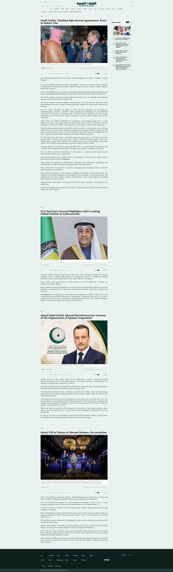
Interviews (73, 8)
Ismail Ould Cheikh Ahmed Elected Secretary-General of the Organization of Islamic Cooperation (73, 316)
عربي (42, 2)
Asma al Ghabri (48, 369)
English (45, 2)
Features (114, 8)
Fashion (108, 8)
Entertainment (101, 8)
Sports (95, 8)
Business (85, 8)
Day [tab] (127, 22)
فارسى (56, 2)
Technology (120, 8)
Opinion (67, 8)
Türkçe (49, 2)
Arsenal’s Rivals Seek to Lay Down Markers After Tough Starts (63, 11)
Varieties (79, 8)
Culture (90, 8)
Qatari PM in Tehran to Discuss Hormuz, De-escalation (122, 52)
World (62, 8)
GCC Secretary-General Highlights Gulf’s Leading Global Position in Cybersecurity (70, 212)
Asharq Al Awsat (50, 68)
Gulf (51, 8)
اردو (53, 2)
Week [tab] (131, 22)
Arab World (56, 8)
